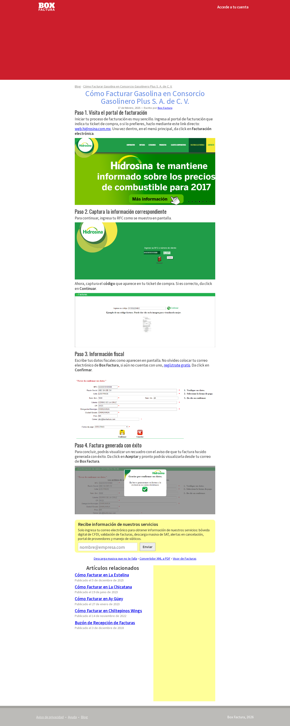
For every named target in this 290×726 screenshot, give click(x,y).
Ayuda (72, 717)
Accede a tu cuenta (233, 7)
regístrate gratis (177, 365)
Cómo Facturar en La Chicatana (103, 587)
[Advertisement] (145, 46)
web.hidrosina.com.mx (93, 128)
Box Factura (165, 107)
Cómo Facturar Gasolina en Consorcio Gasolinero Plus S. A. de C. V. (127, 86)
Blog (78, 86)
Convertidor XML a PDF (155, 558)
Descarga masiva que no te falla (115, 558)
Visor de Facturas (184, 558)
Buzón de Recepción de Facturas (105, 622)
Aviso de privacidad (50, 717)
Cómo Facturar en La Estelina (102, 575)
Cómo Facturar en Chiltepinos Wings (108, 610)
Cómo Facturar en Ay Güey (99, 598)
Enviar (147, 547)
